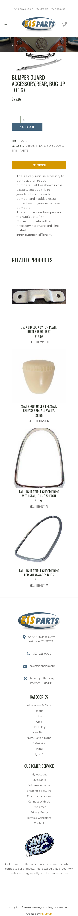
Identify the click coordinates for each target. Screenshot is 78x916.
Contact (39, 823)
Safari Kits (39, 743)
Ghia (39, 721)
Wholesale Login (23, 8)
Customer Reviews (39, 796)
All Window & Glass (39, 705)
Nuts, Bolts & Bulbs (39, 738)
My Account (58, 8)
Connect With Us (39, 801)
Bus (39, 716)
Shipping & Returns (39, 790)
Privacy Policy (39, 812)
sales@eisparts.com (42, 666)
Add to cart (27, 126)
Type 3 (39, 754)
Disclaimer (39, 807)
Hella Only (39, 727)
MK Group (46, 913)
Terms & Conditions (39, 817)
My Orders (42, 8)
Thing (39, 748)
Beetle (29, 145)
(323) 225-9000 (41, 653)
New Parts (39, 732)
